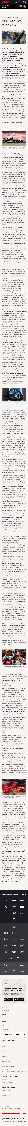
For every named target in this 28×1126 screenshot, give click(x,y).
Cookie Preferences (7, 1082)
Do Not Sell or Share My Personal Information (14, 1071)
